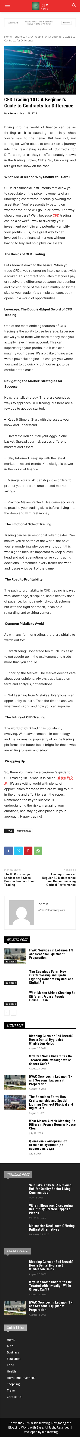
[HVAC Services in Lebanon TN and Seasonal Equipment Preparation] (15, 955)
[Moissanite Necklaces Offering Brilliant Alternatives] (15, 1231)
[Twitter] (18, 851)
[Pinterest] (28, 851)
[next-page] (13, 1013)
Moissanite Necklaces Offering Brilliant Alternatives (52, 1228)
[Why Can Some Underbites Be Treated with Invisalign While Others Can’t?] (15, 1061)
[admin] (21, 912)
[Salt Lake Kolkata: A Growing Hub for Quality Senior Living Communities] (15, 1190)
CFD (56, 215)
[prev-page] (7, 1013)
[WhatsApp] (38, 851)
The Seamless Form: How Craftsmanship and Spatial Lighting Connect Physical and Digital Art (51, 977)
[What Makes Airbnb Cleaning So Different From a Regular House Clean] (15, 998)
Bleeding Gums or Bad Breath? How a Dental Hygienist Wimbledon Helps (51, 1039)
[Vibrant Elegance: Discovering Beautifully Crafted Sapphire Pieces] (15, 1211)
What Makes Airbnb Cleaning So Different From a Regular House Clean (52, 996)
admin (12, 113)
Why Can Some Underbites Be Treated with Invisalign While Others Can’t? (50, 1060)
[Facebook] (8, 851)
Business (20, 36)
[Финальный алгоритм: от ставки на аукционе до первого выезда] (15, 1146)
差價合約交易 (24, 830)
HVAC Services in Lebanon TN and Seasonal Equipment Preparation (51, 954)
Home (8, 36)
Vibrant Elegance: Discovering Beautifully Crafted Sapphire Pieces (51, 1209)
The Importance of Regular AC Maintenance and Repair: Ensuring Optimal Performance (59, 879)
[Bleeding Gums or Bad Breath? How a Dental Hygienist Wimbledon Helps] (15, 1041)
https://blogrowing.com (51, 910)
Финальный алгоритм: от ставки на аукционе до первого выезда (48, 1145)
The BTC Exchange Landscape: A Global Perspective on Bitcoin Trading (19, 879)
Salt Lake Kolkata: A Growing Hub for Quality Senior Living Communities (50, 1189)
